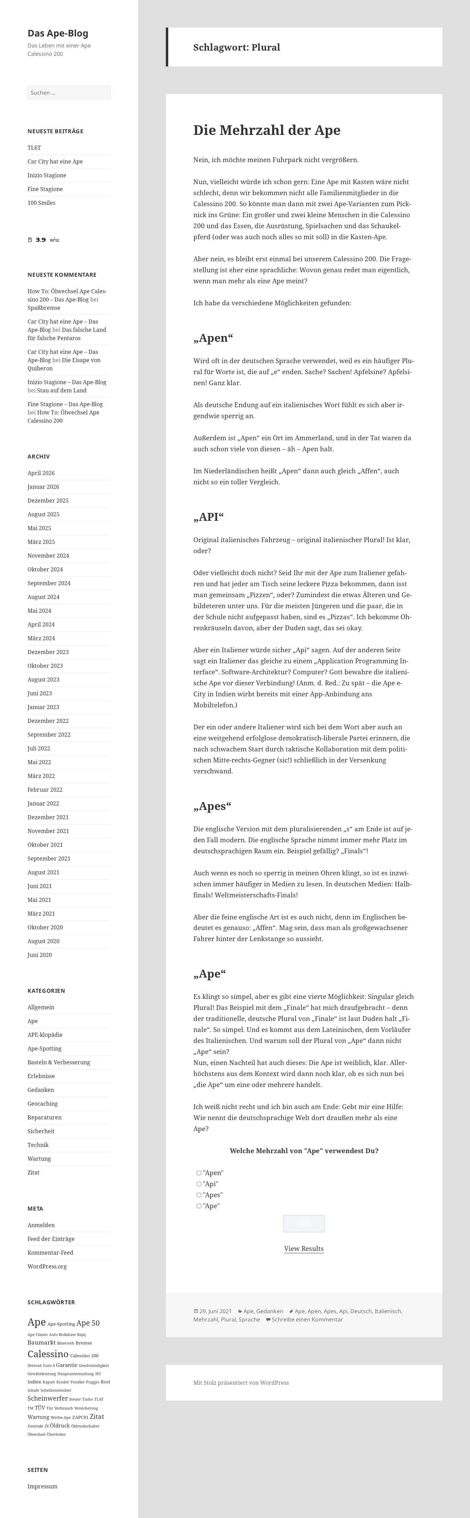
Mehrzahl (205, 1319)
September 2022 (49, 734)
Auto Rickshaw (62, 1334)
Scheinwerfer (48, 1398)
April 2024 (41, 624)
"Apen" (213, 1172)
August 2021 (44, 872)
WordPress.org (47, 1266)
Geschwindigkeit (94, 1365)
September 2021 (49, 858)
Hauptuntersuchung (75, 1373)
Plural (228, 1319)
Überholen (56, 1434)
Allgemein (41, 1007)
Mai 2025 (39, 528)
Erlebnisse (41, 1076)
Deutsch (361, 1311)
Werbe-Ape (61, 1417)
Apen (314, 1311)
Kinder (62, 1382)
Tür (49, 1408)
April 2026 (41, 473)
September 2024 (49, 583)
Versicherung (86, 1408)
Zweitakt (35, 1426)
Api (343, 1311)
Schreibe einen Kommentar (307, 1319)
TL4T (99, 1399)
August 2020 (44, 941)
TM (30, 1408)
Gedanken (41, 1090)
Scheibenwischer (56, 1390)
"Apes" (213, 1194)
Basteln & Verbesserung (59, 1062)
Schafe (33, 1390)
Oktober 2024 (45, 569)
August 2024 (44, 597)
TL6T (34, 147)
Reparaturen (45, 1117)
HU (98, 1373)
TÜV (40, 1407)
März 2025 (41, 542)
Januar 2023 (43, 707)
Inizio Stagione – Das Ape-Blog (67, 382)
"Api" (210, 1183)
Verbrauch (63, 1408)
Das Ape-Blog (58, 33)
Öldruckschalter (85, 1426)
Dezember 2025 (48, 500)
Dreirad (35, 1365)
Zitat (34, 1172)
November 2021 (48, 831)
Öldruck (60, 1425)
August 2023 (44, 679)
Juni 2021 (40, 886)
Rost (105, 1382)
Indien (34, 1382)
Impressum (42, 1486)
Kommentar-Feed (50, 1252)
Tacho (87, 1399)
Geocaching (43, 1103)
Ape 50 (88, 1323)
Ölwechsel (36, 1434)
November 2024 (48, 555)
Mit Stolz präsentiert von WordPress (241, 1383)
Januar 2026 (43, 487)
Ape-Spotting (45, 1048)
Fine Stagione (45, 189)
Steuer (75, 1399)
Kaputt (49, 1382)
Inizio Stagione (47, 175)
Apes (330, 1311)
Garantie (66, 1364)
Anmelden (41, 1225)
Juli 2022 (39, 748)
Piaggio (92, 1382)
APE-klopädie (45, 1035)
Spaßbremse (44, 308)
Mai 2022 (39, 762)
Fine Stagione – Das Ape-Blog (65, 404)
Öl (47, 1426)
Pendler (78, 1382)
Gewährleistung (42, 1373)
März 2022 (41, 776)
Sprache (249, 1319)
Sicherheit (41, 1131)
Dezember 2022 (48, 721)
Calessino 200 (84, 1355)
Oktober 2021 (45, 844)
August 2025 (44, 514)
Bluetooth (65, 1343)
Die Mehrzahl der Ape (267, 129)
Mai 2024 (39, 610)
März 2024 (41, 638)
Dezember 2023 (48, 652)
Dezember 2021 (48, 817)
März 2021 (41, 913)
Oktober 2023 (45, 666)
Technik (38, 1145)
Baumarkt (42, 1342)
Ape (33, 1021)
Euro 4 (49, 1365)
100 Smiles (41, 203)
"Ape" (211, 1205)
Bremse (84, 1343)
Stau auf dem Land (62, 390)
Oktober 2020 (45, 927)
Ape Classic (38, 1334)
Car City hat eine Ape (55, 161)
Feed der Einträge (51, 1239)
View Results (304, 1248)
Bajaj (81, 1334)
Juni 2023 (40, 693)
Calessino (48, 1353)
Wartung (39, 1158)
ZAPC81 (80, 1417)
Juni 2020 (40, 955)
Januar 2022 (43, 803)
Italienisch (388, 1311)
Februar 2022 (45, 789)
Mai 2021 (39, 900)
